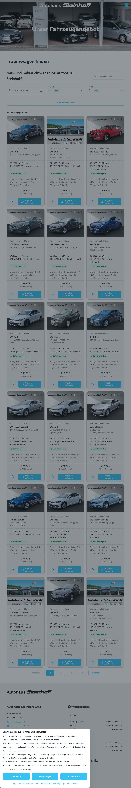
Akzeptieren (74, 776)
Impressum (72, 783)
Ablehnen (16, 776)
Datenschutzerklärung (50, 783)
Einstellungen (45, 776)
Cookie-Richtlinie (25, 783)
